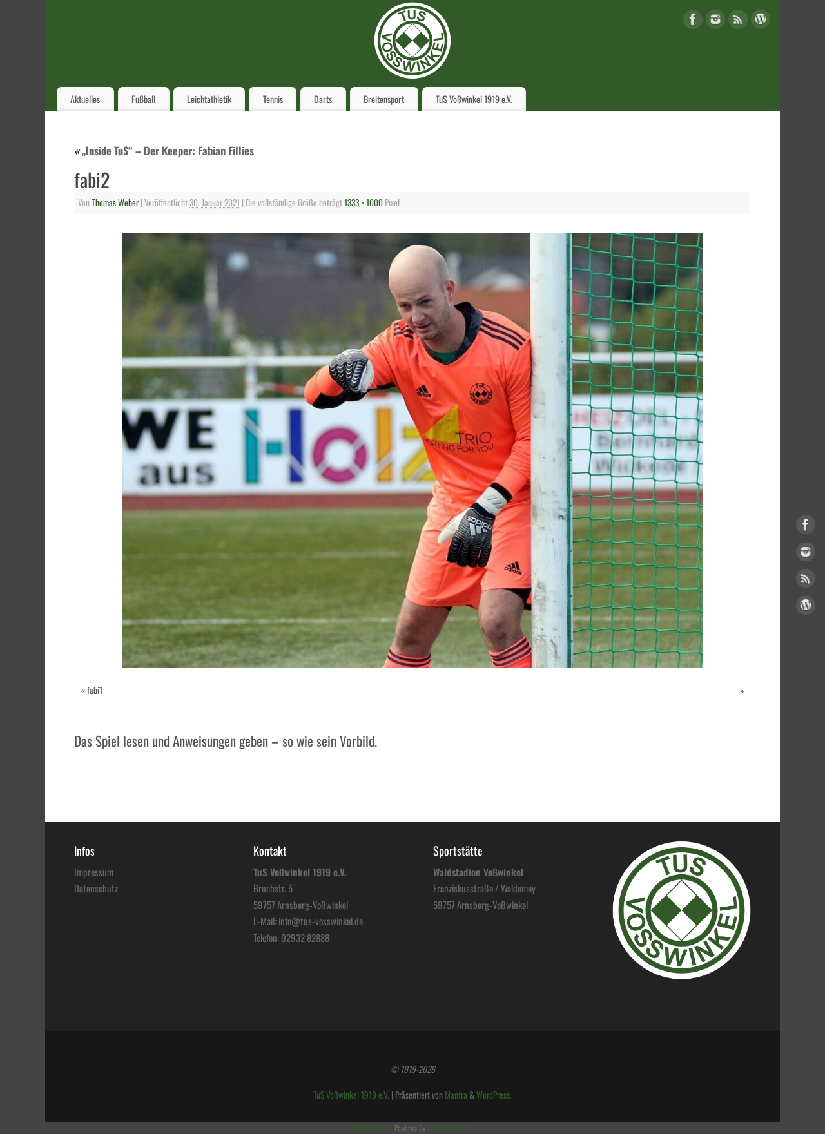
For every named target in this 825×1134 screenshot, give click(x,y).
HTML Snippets (373, 1127)
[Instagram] (715, 22)
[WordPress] (760, 22)
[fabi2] (412, 450)
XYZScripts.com (451, 1127)
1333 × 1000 (363, 202)
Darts (323, 99)
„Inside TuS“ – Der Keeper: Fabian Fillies (164, 150)
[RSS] (738, 22)
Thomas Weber (115, 202)
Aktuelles (85, 99)
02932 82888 (305, 937)
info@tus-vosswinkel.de (320, 921)
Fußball (143, 99)
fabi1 (94, 690)
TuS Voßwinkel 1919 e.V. (474, 99)
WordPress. (494, 1094)
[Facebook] (693, 22)
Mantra (456, 1094)
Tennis (273, 99)
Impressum (93, 872)
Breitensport (384, 99)
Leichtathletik (209, 99)
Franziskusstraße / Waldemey (484, 888)
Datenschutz (96, 888)
